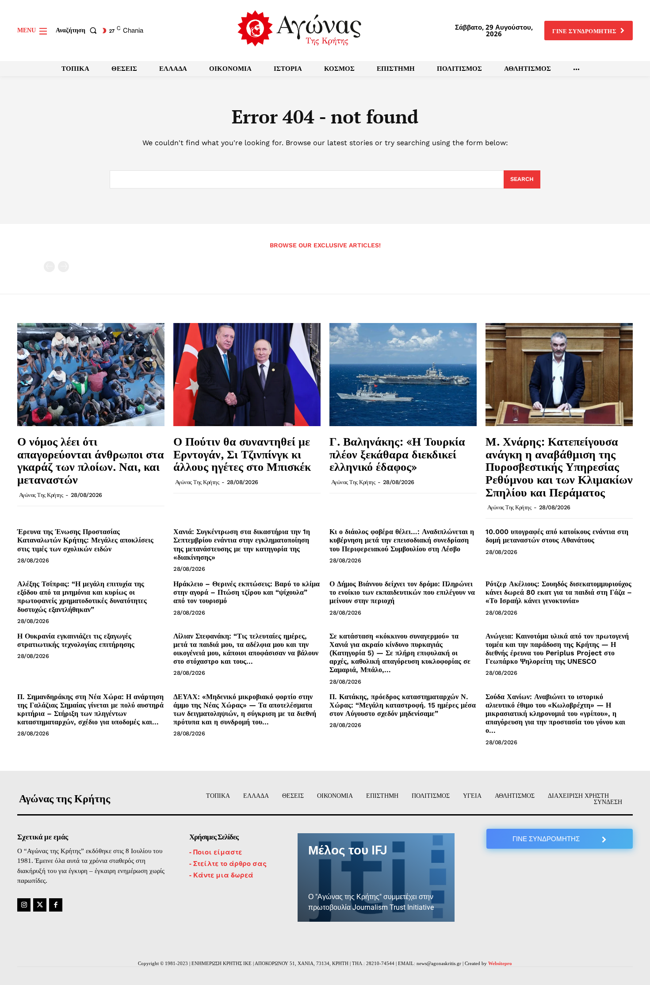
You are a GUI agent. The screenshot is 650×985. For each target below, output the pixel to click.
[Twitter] (39, 905)
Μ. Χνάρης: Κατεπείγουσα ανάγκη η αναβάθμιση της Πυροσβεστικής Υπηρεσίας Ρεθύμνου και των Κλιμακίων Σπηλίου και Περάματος (559, 466)
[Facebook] (55, 905)
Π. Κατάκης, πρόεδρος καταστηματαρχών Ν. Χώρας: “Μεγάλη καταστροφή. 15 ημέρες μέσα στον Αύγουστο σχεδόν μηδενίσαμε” (402, 705)
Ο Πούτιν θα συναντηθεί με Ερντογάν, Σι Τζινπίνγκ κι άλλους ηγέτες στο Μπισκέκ (242, 454)
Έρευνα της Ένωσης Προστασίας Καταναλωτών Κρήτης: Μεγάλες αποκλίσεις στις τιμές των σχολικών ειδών (85, 540)
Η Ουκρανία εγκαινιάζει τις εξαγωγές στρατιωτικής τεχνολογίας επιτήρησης (75, 640)
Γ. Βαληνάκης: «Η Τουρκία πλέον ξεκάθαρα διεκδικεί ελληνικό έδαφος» (397, 454)
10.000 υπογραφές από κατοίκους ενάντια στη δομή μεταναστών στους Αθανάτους (557, 535)
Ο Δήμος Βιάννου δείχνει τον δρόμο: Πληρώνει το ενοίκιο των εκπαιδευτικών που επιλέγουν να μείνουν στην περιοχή (402, 592)
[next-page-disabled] (63, 266)
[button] (78, 30)
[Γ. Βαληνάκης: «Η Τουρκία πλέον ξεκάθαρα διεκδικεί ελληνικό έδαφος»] (403, 374)
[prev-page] (49, 266)
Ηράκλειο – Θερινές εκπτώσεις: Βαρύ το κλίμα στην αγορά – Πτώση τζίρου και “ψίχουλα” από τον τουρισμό (246, 592)
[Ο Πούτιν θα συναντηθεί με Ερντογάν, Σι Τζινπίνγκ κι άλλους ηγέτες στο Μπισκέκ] (247, 374)
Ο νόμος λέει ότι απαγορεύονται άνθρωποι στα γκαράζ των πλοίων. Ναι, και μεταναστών (90, 460)
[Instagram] (24, 905)
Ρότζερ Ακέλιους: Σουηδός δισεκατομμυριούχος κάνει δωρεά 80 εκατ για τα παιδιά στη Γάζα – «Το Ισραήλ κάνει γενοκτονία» (559, 592)
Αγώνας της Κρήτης (41, 495)
